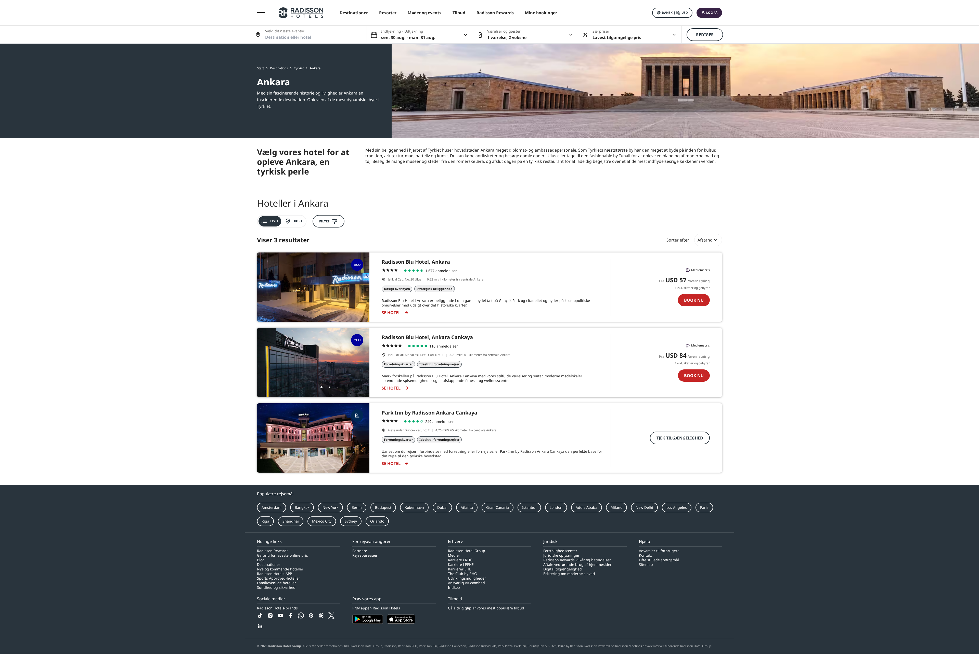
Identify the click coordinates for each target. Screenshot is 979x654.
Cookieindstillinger (810, 642)
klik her (266, 644)
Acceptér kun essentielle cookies (754, 642)
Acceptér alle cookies (696, 642)
